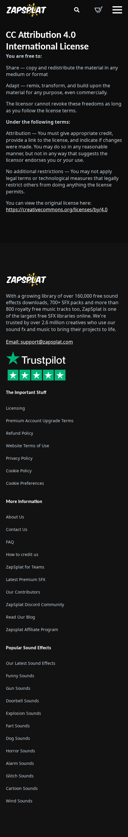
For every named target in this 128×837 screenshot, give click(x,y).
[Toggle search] (77, 10)
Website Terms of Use (27, 445)
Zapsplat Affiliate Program (32, 629)
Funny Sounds (20, 675)
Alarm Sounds (20, 763)
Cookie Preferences (25, 483)
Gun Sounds (18, 688)
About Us (15, 517)
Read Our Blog (20, 617)
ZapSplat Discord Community (35, 604)
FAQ (10, 542)
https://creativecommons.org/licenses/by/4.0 (56, 209)
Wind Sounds (19, 801)
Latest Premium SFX (25, 579)
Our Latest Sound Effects (30, 663)
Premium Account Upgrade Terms (40, 420)
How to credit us (22, 554)
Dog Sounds (18, 738)
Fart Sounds (18, 726)
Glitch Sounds (20, 776)
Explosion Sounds (23, 713)
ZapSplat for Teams (25, 567)
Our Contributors (23, 592)
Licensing (15, 408)
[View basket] (98, 10)
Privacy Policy (19, 458)
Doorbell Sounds (22, 701)
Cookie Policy (19, 470)
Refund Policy (19, 433)
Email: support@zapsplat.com (39, 341)
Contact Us (16, 529)
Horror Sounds (20, 751)
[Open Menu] (117, 10)
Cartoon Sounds (22, 788)
